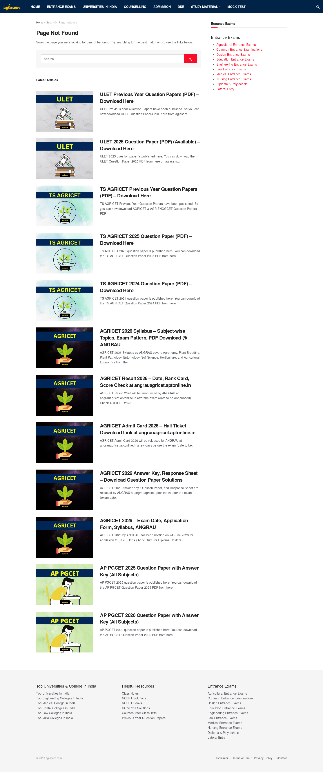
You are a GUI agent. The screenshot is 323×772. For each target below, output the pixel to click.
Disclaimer (221, 758)
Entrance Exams (61, 6)
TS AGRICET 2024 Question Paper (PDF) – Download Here (146, 287)
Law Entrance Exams (231, 69)
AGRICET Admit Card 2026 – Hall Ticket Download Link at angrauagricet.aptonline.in (147, 429)
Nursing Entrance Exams (233, 79)
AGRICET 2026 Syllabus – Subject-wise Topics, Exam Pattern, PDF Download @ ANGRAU (143, 337)
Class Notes (130, 693)
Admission (162, 6)
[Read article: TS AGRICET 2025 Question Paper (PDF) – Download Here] (64, 253)
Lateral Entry (225, 89)
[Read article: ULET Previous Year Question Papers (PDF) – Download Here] (64, 111)
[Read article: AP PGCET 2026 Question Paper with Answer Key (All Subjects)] (64, 632)
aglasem (11, 6)
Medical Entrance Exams (233, 74)
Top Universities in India (52, 693)
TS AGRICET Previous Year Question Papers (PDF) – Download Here (148, 192)
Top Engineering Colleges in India (59, 698)
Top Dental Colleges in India (55, 708)
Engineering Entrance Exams (236, 64)
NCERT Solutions (134, 698)
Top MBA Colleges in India (54, 718)
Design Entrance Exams (233, 54)
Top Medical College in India (56, 703)
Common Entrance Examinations (239, 49)
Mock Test (236, 6)
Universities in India (100, 6)
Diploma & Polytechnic (231, 84)
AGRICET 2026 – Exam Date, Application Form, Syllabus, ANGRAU (144, 524)
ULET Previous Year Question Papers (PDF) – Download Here (149, 97)
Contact (282, 758)
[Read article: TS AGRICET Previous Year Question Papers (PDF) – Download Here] (64, 206)
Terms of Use (241, 758)
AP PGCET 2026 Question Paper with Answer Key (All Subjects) (149, 618)
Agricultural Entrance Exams (236, 44)
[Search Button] (318, 6)
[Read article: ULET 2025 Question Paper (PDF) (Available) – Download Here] (64, 158)
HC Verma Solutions (136, 708)
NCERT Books (132, 703)
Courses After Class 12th (139, 713)
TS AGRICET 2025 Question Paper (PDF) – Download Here (146, 239)
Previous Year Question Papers (143, 718)
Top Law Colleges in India (54, 713)
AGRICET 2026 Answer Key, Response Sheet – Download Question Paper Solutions (149, 476)
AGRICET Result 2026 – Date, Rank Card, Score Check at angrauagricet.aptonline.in (145, 381)
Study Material (204, 6)
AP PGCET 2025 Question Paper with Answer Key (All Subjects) (149, 571)
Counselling (135, 6)
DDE (181, 6)
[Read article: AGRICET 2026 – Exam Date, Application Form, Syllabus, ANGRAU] (64, 537)
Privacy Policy (263, 758)
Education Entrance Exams (235, 59)
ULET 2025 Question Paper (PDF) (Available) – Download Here (150, 145)
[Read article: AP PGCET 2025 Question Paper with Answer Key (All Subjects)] (64, 584)
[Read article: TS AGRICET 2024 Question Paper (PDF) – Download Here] (64, 300)
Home (35, 6)
